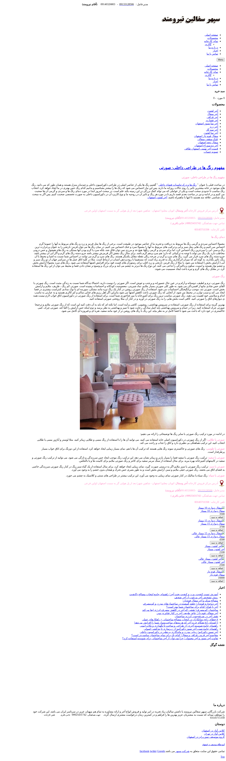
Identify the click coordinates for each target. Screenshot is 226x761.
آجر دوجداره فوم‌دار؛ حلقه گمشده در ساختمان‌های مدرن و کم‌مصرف (180, 603)
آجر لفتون (212, 110)
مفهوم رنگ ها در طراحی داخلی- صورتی (192, 167)
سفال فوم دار (217, 574)
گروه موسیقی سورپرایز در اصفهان (206, 736)
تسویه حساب (211, 151)
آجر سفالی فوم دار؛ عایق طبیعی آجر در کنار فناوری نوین (187, 613)
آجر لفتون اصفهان (157, 197)
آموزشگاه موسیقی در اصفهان (213, 745)
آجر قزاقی (212, 117)
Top (223, 756)
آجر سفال (212, 114)
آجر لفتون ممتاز (216, 549)
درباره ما (213, 78)
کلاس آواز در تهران (214, 733)
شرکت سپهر (182, 751)
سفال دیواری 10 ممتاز (213, 511)
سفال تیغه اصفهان (208, 142)
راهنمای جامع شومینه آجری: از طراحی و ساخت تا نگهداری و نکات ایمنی (179, 625)
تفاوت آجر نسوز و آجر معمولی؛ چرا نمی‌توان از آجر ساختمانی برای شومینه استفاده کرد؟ (170, 638)
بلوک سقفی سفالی (207, 139)
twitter (153, 751)
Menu (220, 59)
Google (161, 751)
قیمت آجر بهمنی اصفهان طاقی (201, 148)
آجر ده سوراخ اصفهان (206, 145)
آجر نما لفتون (211, 133)
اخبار (215, 81)
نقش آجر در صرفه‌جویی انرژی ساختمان (196, 616)
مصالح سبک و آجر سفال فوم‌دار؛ (200, 600)
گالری (208, 75)
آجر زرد (214, 126)
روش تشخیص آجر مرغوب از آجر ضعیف (196, 597)
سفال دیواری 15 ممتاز (213, 523)
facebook (144, 751)
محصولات (212, 68)
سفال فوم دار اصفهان (206, 136)
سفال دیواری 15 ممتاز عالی (209, 536)
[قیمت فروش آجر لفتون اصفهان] (191, 29)
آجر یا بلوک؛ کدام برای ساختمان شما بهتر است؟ (192, 606)
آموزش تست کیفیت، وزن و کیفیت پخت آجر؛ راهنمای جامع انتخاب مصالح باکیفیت (173, 594)
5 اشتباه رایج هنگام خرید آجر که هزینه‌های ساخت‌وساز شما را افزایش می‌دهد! (176, 622)
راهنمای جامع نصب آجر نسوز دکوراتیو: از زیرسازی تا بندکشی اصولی (181, 628)
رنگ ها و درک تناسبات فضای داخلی (177, 184)
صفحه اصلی (211, 65)
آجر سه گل (212, 129)
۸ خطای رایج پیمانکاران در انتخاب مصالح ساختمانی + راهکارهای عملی (180, 619)
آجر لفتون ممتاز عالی (213, 562)
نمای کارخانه (211, 72)
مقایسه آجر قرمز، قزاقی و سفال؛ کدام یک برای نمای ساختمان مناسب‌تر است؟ (174, 635)
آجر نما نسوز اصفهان (206, 123)
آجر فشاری (212, 120)
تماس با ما (212, 84)
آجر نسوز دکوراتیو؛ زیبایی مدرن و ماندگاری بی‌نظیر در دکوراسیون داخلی (179, 632)
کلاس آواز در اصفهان (213, 730)
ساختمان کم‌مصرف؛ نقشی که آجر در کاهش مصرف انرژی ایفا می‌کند (180, 610)
